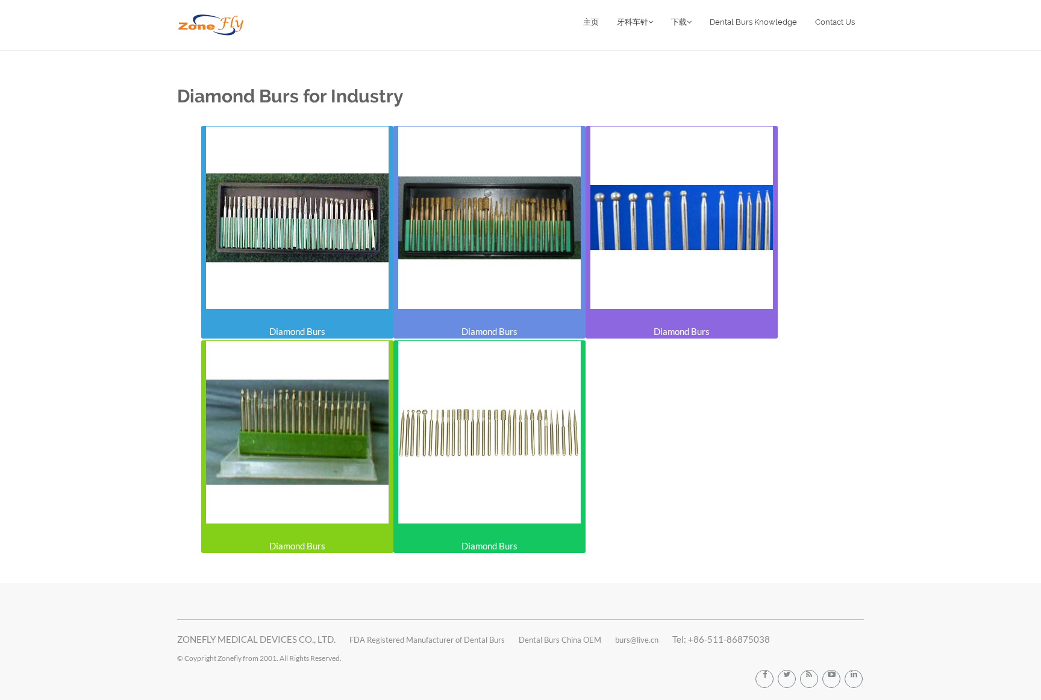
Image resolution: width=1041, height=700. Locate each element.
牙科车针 (632, 22)
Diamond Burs (297, 331)
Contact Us (835, 22)
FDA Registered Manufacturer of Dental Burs (427, 640)
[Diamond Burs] (297, 218)
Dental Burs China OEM (560, 640)
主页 (591, 22)
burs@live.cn (636, 640)
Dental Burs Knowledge (753, 22)
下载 (679, 22)
